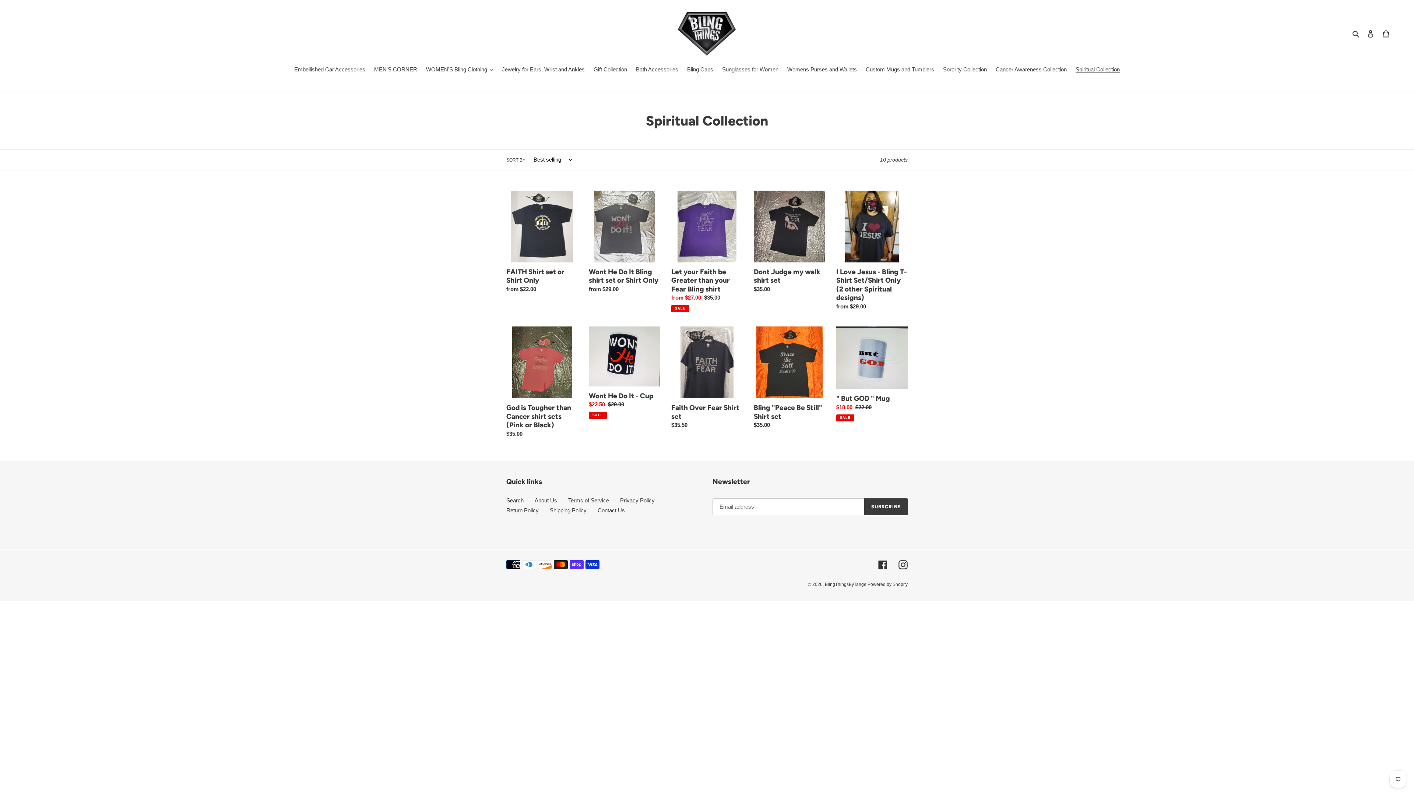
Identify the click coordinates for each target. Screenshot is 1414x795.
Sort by (515, 160)
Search (515, 500)
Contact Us (611, 510)
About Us (546, 500)
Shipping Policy (568, 510)
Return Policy (522, 510)
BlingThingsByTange (846, 584)
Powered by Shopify (888, 584)
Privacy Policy (637, 500)
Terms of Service (588, 500)
